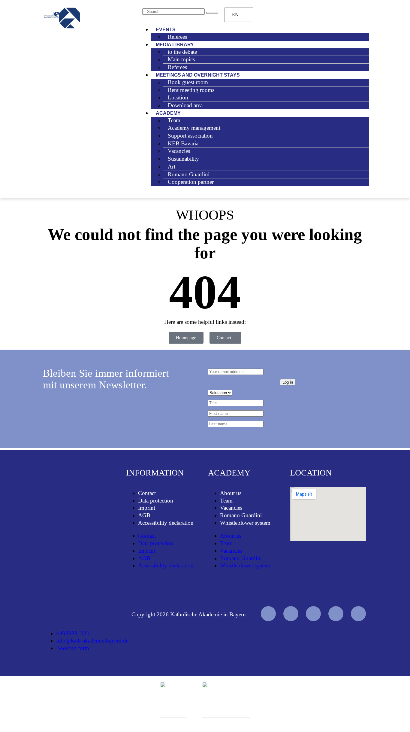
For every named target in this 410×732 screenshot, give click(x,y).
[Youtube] (268, 613)
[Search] (212, 13)
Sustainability (183, 159)
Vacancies (231, 508)
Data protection (155, 500)
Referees (177, 37)
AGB (144, 515)
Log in (287, 382)
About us (230, 493)
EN (235, 14)
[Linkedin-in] (335, 613)
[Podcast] (358, 613)
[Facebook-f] (290, 613)
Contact (147, 493)
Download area (185, 105)
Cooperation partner (191, 182)
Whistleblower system (245, 523)
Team (226, 500)
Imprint (146, 508)
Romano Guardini (241, 515)
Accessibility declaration (166, 523)
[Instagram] (313, 613)
